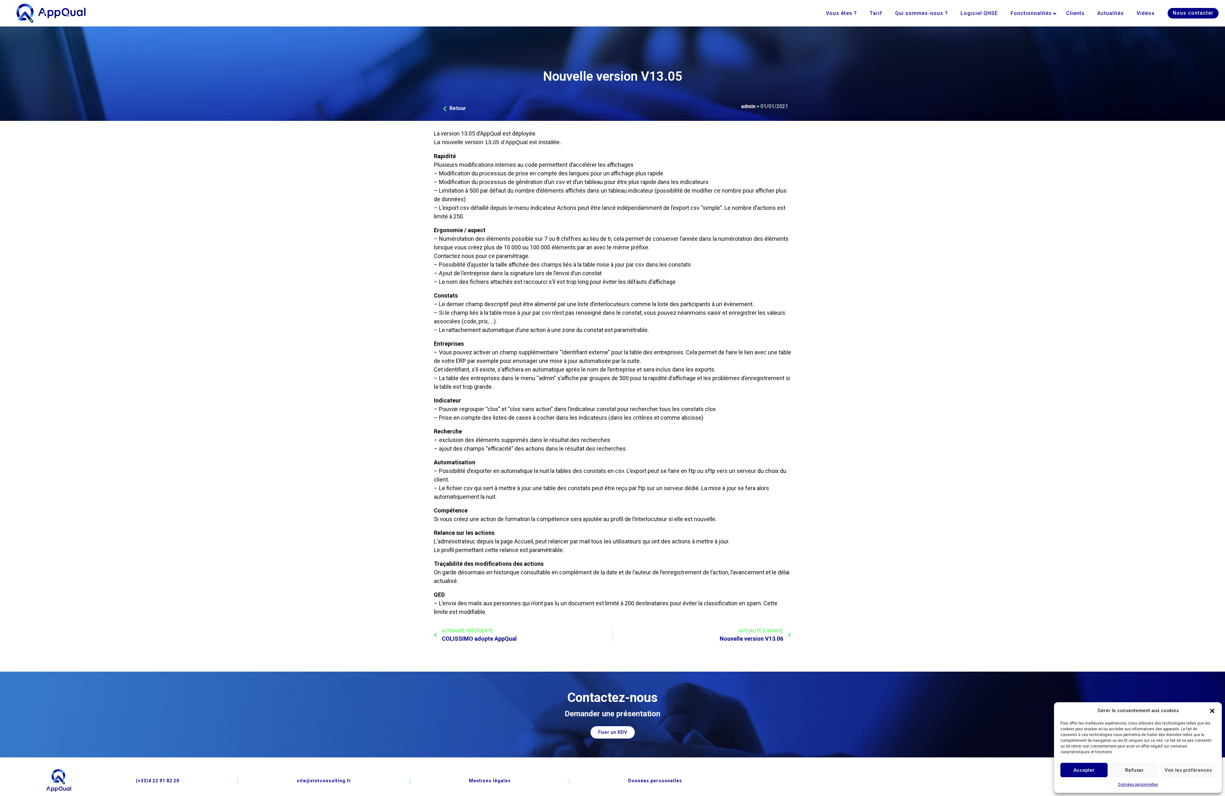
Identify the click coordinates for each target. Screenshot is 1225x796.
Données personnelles (1138, 784)
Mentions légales (490, 780)
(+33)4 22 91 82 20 (157, 780)
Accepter (1084, 770)
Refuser (1134, 770)
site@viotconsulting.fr (324, 780)
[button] (1212, 710)
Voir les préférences (1188, 770)
